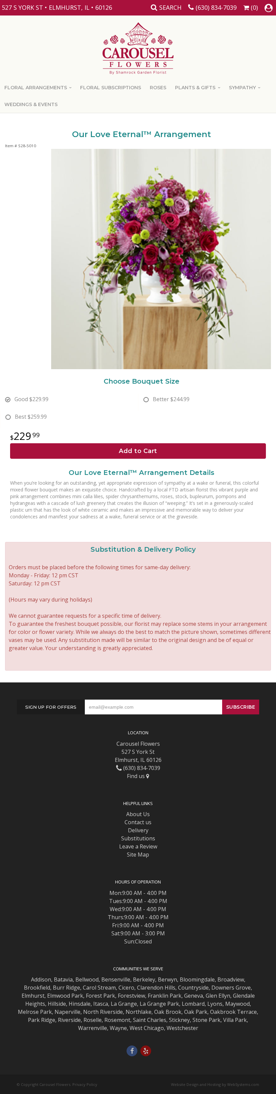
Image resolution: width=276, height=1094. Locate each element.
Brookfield (37, 987)
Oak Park (195, 1012)
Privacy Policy (84, 1084)
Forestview (131, 995)
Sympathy (242, 88)
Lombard (193, 1003)
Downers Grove (231, 987)
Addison (41, 979)
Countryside (193, 987)
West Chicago (147, 1028)
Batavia (63, 979)
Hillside (57, 1003)
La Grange (124, 1003)
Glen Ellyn (218, 995)
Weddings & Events (31, 104)
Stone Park (206, 1020)
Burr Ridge (66, 987)
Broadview (230, 979)
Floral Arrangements (35, 88)
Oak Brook (167, 1012)
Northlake (138, 1012)
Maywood (237, 1003)
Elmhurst (33, 995)
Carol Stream (99, 987)
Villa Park (235, 1020)
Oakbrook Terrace (233, 1012)
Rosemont (117, 1020)
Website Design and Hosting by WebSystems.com (215, 1084)
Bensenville (115, 979)
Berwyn (167, 979)
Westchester (182, 1028)
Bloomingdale (197, 979)
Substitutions (138, 838)
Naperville (67, 1012)
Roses (158, 88)
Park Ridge (41, 1020)
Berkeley (144, 979)
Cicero (126, 987)
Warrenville (92, 1028)
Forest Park (100, 995)
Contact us (138, 822)
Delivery (138, 830)
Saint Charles (149, 1020)
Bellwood (87, 979)
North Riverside (103, 1012)
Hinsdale (80, 1003)
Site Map (138, 854)
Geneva (193, 995)
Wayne (118, 1028)
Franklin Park (164, 995)
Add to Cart (138, 451)
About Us (138, 814)
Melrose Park (35, 1012)
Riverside (69, 1020)
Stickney (179, 1020)
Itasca (100, 1003)
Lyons (214, 1003)
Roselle (92, 1020)
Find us (136, 776)
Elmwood (58, 995)
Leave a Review (138, 846)
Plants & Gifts (195, 88)
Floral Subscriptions (110, 88)
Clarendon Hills (156, 987)
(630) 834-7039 (216, 7)
